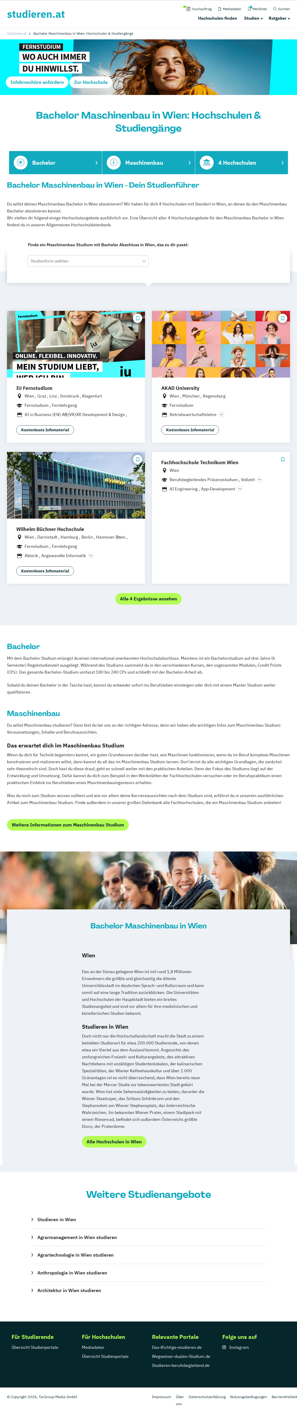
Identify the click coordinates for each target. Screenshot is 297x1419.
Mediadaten (93, 1347)
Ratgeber (278, 18)
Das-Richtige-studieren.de (177, 1347)
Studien (251, 18)
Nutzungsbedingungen (248, 1396)
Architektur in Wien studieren (69, 1290)
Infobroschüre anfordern (37, 82)
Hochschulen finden (217, 18)
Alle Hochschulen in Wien (114, 1141)
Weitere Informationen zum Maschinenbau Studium (68, 825)
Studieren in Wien (56, 1219)
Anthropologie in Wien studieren (72, 1273)
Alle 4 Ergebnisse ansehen (148, 599)
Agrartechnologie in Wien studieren (75, 1255)
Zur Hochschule (91, 82)
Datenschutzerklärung (207, 1396)
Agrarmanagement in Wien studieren (77, 1237)
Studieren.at (16, 33)
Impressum (161, 1396)
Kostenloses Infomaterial (45, 429)
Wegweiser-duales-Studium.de (181, 1356)
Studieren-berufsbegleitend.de (181, 1365)
